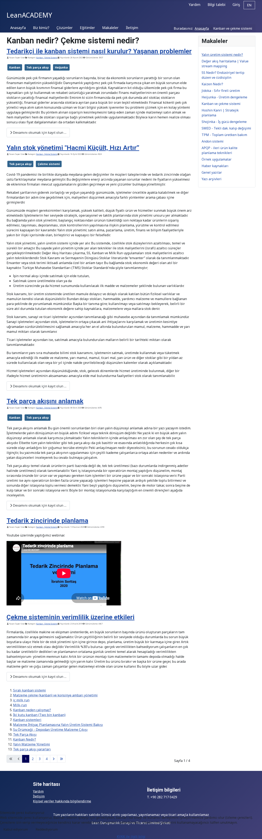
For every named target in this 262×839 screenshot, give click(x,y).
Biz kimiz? (41, 27)
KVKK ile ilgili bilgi (131, 836)
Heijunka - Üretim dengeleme (224, 97)
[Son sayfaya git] (61, 759)
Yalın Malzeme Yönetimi (31, 744)
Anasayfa (18, 27)
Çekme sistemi (49, 164)
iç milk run (21, 700)
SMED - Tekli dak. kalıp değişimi (226, 128)
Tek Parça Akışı (25, 734)
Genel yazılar (212, 172)
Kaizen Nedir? (212, 84)
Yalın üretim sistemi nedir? (222, 54)
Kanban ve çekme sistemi (221, 103)
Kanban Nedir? (24, 739)
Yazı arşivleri (211, 179)
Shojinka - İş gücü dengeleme (224, 121)
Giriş (236, 4)
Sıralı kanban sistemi (29, 690)
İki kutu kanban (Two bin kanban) (39, 715)
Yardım (194, 4)
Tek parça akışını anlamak (45, 401)
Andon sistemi (213, 141)
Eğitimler (87, 27)
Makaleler (110, 27)
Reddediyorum (47, 829)
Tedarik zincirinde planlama (47, 520)
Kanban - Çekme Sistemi (47, 57)
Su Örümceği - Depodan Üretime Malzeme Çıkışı (50, 729)
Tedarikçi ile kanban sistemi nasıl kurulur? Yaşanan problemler (99, 51)
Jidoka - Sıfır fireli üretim (221, 90)
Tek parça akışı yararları (32, 749)
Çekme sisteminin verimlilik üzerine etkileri (70, 617)
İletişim (132, 27)
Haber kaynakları (215, 166)
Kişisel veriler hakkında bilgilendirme (62, 801)
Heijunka (61, 67)
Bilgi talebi (216, 4)
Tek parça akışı (37, 67)
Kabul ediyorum (15, 829)
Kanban (14, 67)
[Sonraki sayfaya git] (53, 759)
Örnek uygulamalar (217, 159)
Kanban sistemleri (27, 720)
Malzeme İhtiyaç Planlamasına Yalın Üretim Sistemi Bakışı (58, 724)
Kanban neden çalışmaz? (32, 710)
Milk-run (20, 705)
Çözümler (64, 27)
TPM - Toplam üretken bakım (224, 135)
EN (249, 5)
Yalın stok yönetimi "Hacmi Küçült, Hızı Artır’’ (73, 148)
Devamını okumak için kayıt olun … (39, 132)
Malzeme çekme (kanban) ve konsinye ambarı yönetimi (55, 695)
